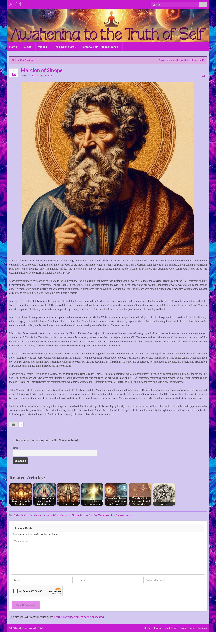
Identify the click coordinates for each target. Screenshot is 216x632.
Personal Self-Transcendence (99, 46)
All (32, 75)
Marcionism (86, 515)
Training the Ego (64, 46)
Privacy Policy (187, 627)
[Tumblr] (20, 3)
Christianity (39, 75)
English (48, 75)
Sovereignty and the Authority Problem (180, 60)
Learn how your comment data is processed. (79, 616)
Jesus (46, 515)
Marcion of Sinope (69, 515)
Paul (113, 515)
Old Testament (102, 515)
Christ (16, 515)
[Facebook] (16, 3)
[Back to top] (208, 624)
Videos (42, 46)
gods (29, 515)
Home (13, 46)
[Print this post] (203, 76)
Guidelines (170, 627)
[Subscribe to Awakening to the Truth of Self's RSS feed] (10, 3)
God (23, 515)
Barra (26, 75)
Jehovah (37, 515)
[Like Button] (13, 424)
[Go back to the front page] (108, 25)
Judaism (54, 515)
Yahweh (120, 515)
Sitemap (202, 627)
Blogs (28, 46)
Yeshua (130, 515)
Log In (157, 627)
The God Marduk (24, 60)
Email (15, 447)
